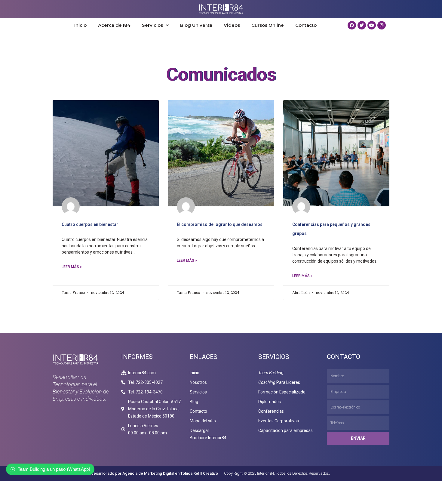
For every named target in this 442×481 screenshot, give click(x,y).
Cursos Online (267, 25)
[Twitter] (362, 25)
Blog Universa (196, 25)
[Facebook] (352, 25)
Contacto (306, 25)
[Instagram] (381, 25)
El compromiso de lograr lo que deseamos (219, 224)
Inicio (80, 25)
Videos (232, 25)
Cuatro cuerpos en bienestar (90, 224)
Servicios (152, 25)
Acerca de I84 (114, 25)
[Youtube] (371, 25)
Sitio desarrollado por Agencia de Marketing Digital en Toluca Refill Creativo (150, 473)
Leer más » (72, 267)
